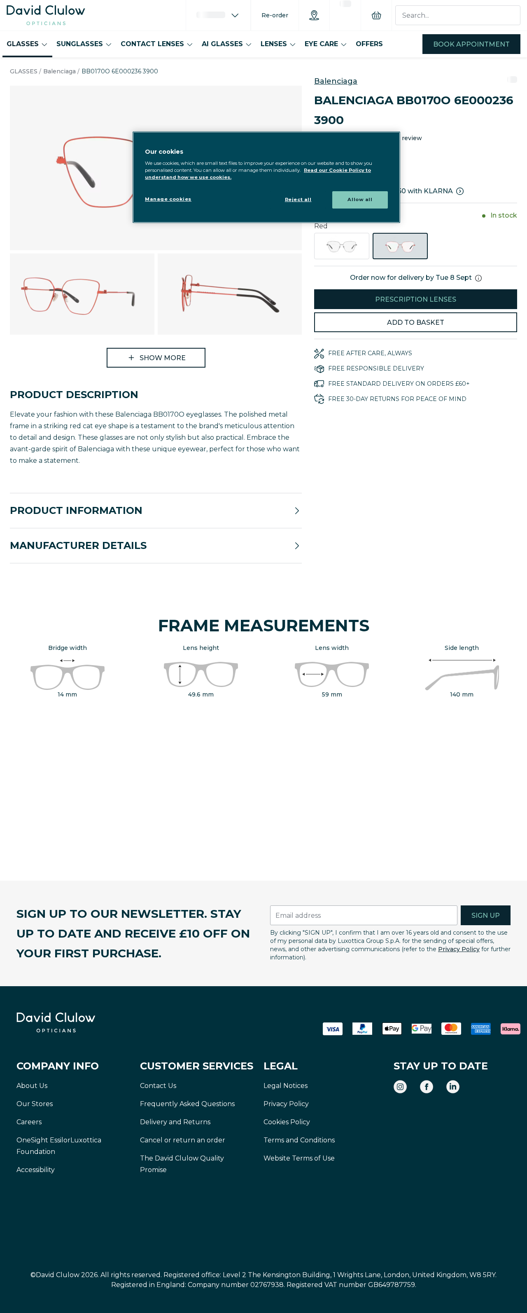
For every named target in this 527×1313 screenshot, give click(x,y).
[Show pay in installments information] (460, 191)
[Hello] (218, 15)
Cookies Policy (287, 1122)
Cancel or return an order (182, 1140)
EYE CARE (321, 44)
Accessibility (35, 1170)
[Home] (46, 15)
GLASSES (23, 44)
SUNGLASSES (79, 44)
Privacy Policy (459, 949)
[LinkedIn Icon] (452, 1086)
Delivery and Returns (175, 1122)
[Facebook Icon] (426, 1086)
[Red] (400, 246)
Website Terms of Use (299, 1158)
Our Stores (34, 1104)
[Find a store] (314, 15)
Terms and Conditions (299, 1140)
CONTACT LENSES (152, 44)
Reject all (298, 199)
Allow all (359, 199)
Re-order (274, 15)
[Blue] (341, 246)
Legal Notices (286, 1086)
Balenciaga (59, 71)
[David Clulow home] (78, 1022)
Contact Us (158, 1086)
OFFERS (369, 44)
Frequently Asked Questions (187, 1104)
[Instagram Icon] (400, 1086)
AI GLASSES (222, 44)
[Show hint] (478, 278)
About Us (31, 1086)
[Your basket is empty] (376, 15)
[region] (266, 177)
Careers (29, 1122)
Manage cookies (168, 199)
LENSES (274, 44)
